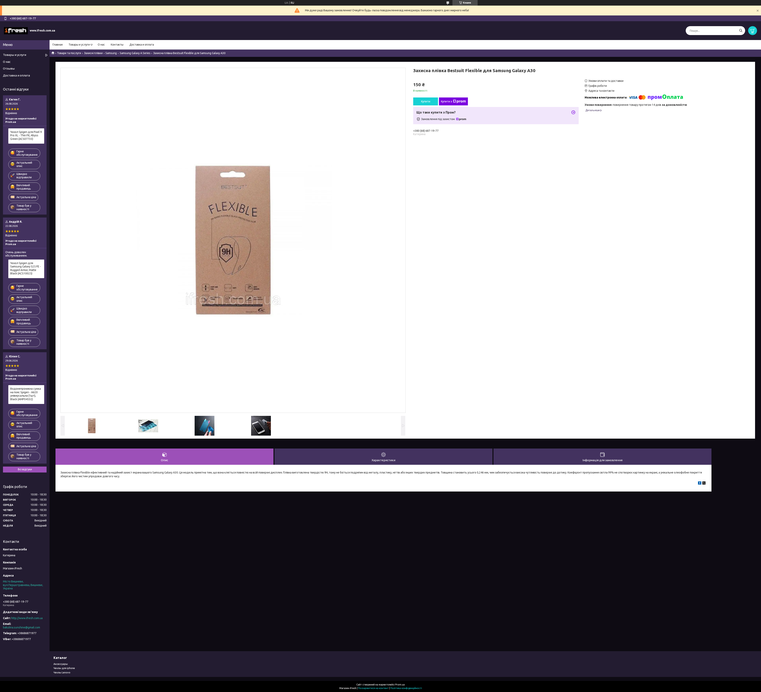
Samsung (111, 53)
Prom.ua (400, 684)
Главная (58, 44)
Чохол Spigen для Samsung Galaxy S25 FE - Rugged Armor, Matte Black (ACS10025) (25, 268)
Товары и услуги (79, 44)
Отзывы (9, 68)
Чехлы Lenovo (62, 672)
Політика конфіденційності (406, 688)
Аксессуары (61, 663)
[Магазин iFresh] (16, 30)
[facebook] (699, 483)
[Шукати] (740, 30)
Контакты (117, 44)
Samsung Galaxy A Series (135, 53)
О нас (101, 44)
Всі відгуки (25, 469)
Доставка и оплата (141, 44)
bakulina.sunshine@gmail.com (21, 627)
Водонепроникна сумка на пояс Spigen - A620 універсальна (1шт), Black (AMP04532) (25, 394)
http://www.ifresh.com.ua (27, 618)
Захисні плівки (93, 53)
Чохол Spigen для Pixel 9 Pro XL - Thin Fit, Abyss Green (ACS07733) (26, 135)
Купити (425, 101)
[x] (704, 483)
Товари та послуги (69, 53)
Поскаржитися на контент (373, 688)
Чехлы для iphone (64, 668)
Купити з (446, 101)
